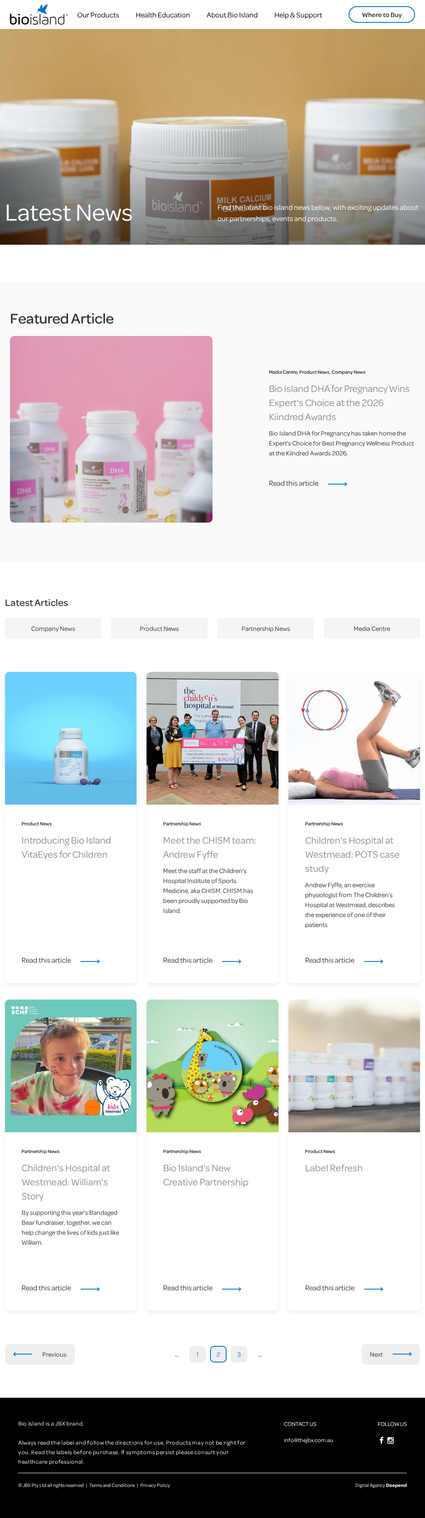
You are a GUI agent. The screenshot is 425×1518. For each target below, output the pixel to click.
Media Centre (372, 628)
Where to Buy (382, 14)
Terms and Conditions (112, 1485)
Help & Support (298, 15)
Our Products (98, 15)
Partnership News (266, 628)
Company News (53, 628)
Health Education (163, 15)
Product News (159, 628)
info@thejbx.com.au (308, 1440)
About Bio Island (232, 15)
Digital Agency (381, 1485)
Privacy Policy (155, 1485)
